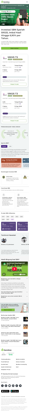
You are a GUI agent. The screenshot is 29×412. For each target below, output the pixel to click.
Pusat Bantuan (5, 361)
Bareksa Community (21, 364)
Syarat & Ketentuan (6, 367)
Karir (17, 367)
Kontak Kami (4, 364)
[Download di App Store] (5, 391)
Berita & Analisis (20, 359)
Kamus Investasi (20, 361)
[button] (10, 59)
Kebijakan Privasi (5, 369)
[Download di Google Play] (15, 391)
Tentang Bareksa (5, 359)
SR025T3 (3, 6)
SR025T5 (19, 5)
